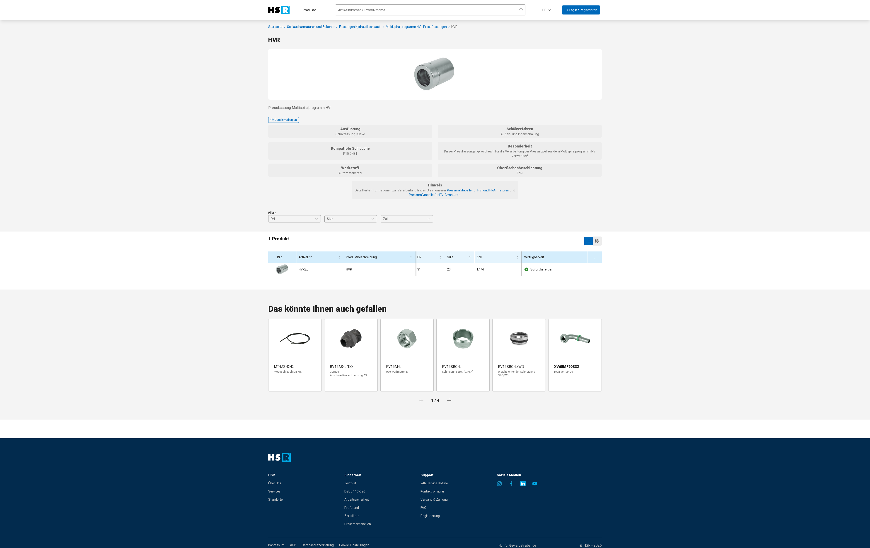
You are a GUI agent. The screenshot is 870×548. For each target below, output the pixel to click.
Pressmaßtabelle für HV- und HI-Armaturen (478, 190)
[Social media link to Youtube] (534, 483)
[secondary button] (597, 241)
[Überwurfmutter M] (407, 338)
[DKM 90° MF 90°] (575, 338)
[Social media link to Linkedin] (523, 483)
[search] (521, 10)
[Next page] (449, 400)
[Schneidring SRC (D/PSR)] (463, 338)
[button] (547, 10)
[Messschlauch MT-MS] (295, 339)
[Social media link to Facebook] (511, 483)
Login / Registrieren (583, 10)
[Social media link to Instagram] (499, 483)
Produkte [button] (309, 10)
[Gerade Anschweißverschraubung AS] (351, 338)
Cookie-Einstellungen (354, 545)
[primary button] (588, 241)
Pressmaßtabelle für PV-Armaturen (434, 195)
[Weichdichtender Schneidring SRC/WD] (519, 338)
